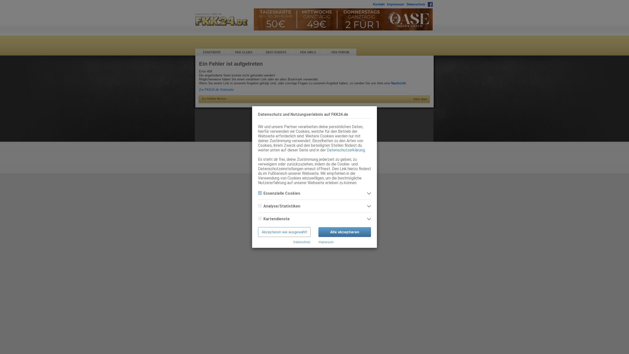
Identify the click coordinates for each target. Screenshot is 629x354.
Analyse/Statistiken (281, 206)
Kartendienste (276, 219)
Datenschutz (302, 242)
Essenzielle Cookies (281, 193)
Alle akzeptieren (344, 232)
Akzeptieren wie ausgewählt (284, 232)
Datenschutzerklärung (346, 150)
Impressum (326, 242)
